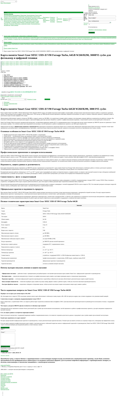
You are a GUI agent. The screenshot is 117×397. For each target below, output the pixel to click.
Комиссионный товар (10, 19)
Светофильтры (8, 37)
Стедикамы (7, 22)
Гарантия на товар (6, 381)
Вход (2, 3)
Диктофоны (28, 18)
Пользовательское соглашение (9, 382)
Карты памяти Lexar (90, 44)
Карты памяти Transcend (33, 44)
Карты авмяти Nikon (101, 44)
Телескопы (12, 23)
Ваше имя (91, 15)
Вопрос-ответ (4, 388)
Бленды (64, 37)
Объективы (23, 15)
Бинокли (6, 16)
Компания (3, 375)
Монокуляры (34, 19)
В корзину (47, 99)
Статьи (2, 386)
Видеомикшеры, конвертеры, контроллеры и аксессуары (24, 16)
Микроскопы (19, 19)
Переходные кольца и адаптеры (53, 37)
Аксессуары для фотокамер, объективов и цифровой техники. (21, 36)
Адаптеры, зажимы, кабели (19, 37)
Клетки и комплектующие (79, 37)
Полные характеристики (10, 103)
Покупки (3, 385)
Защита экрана (90, 37)
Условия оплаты (5, 378)
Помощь (3, 383)
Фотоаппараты (8, 15)
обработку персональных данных (97, 29)
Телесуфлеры (48, 39)
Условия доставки (5, 379)
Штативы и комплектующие (23, 23)
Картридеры (61, 39)
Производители (5, 389)
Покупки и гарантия (6, 376)
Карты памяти (30, 37)
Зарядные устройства (37, 18)
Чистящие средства (39, 37)
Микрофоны (26, 19)
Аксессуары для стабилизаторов (83, 39)
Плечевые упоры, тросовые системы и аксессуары (25, 21)
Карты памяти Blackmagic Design (62, 44)
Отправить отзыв (5, 346)
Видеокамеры (16, 15)
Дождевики (55, 39)
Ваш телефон (92, 18)
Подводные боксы (70, 39)
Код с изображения (93, 21)
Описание (6, 102)
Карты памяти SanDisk (10, 44)
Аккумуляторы (31, 15)
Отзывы (6, 105)
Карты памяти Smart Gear (77, 44)
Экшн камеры (14, 25)
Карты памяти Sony (21, 44)
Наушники (69, 37)
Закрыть (90, 10)
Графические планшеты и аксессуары (14, 18)
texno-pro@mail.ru (5, 365)
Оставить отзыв (5, 327)
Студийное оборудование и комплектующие (23, 22)
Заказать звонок (86, 23)
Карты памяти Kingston (46, 44)
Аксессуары (38, 15)
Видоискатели (41, 39)
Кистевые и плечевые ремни (102, 37)
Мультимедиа (7, 21)
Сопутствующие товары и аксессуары (11, 96)
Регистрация (7, 3)
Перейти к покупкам (94, 7)
